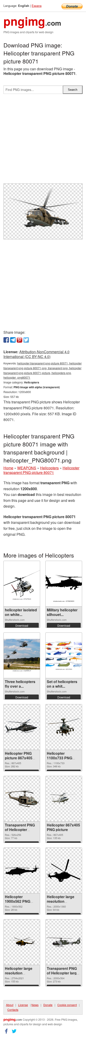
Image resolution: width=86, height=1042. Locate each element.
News (35, 1005)
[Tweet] (26, 340)
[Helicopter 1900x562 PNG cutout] (22, 870)
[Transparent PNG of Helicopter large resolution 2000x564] (64, 942)
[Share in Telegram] (13, 340)
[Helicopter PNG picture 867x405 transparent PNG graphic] (22, 727)
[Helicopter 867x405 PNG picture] (64, 799)
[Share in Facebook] (6, 340)
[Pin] (19, 340)
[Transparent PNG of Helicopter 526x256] (22, 798)
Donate (48, 1005)
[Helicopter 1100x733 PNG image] (64, 727)
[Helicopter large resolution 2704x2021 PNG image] (22, 942)
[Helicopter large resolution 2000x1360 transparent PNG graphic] (64, 870)
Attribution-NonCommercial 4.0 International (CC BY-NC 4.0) (36, 354)
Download (21, 625)
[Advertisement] (43, 140)
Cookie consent (67, 1005)
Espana (37, 5)
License (23, 1005)
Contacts (12, 1010)
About (9, 1005)
